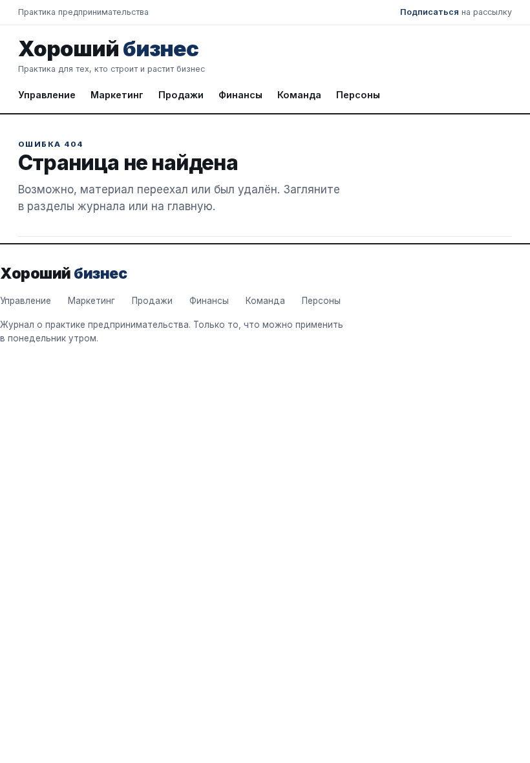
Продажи (181, 94)
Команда (299, 94)
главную (190, 206)
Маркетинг (116, 94)
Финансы (240, 94)
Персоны (358, 94)
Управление (47, 94)
